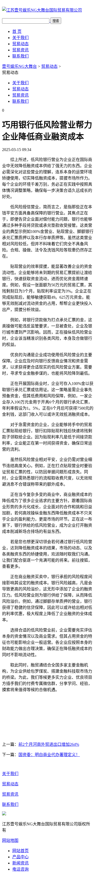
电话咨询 (20, 869)
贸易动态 (20, 44)
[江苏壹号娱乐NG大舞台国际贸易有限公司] (42, 10)
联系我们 (20, 56)
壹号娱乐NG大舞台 (19, 66)
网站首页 (20, 851)
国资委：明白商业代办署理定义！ (49, 754)
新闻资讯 (20, 863)
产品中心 (20, 857)
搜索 (55, 21)
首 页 (17, 31)
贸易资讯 (20, 50)
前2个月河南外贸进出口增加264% (48, 744)
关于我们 (20, 37)
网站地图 (10, 840)
